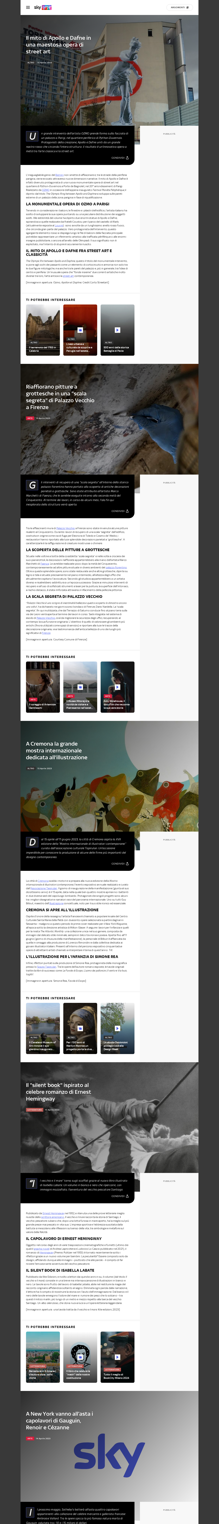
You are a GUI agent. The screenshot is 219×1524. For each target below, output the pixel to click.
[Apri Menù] (30, 7)
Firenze (46, 633)
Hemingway (46, 1252)
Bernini (59, 175)
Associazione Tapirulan (44, 888)
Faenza (45, 563)
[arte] (44, 7)
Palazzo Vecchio (65, 528)
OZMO (45, 190)
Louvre (59, 225)
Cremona (43, 880)
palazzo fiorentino (116, 567)
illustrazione (56, 903)
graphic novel (41, 1248)
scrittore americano (52, 1217)
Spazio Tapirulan (46, 966)
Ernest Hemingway (53, 1213)
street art (68, 276)
